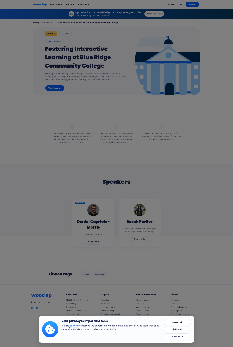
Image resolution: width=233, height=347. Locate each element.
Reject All (177, 329)
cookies (74, 325)
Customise (177, 336)
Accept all (177, 322)
